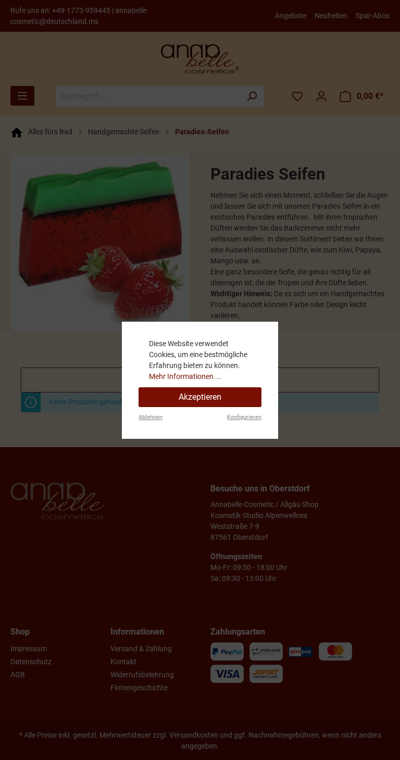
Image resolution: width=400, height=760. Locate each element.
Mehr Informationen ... (185, 376)
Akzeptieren (200, 397)
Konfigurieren (244, 417)
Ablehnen (150, 417)
